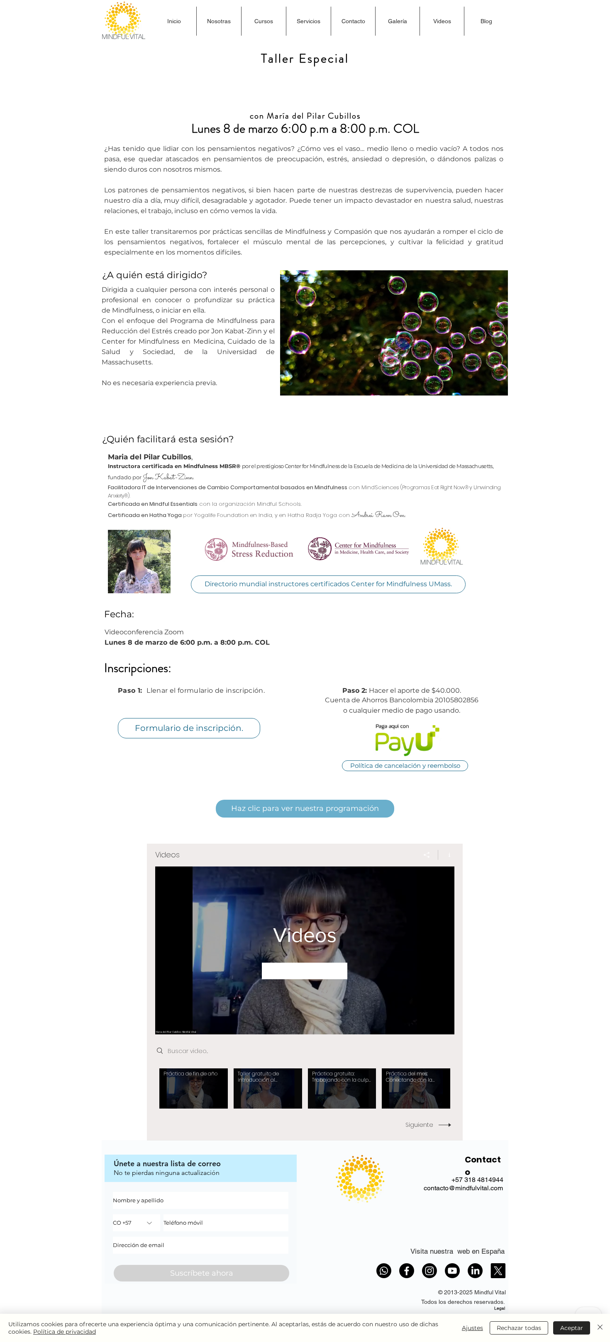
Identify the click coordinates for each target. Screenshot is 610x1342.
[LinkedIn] (475, 1270)
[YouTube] (452, 1270)
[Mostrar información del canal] (446, 855)
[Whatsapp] (383, 1270)
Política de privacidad (64, 1331)
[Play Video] (193, 1088)
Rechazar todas (519, 1328)
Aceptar (571, 1328)
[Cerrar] (600, 1327)
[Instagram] (429, 1270)
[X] (497, 1270)
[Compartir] (426, 855)
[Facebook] (406, 1270)
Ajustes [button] (472, 1328)
